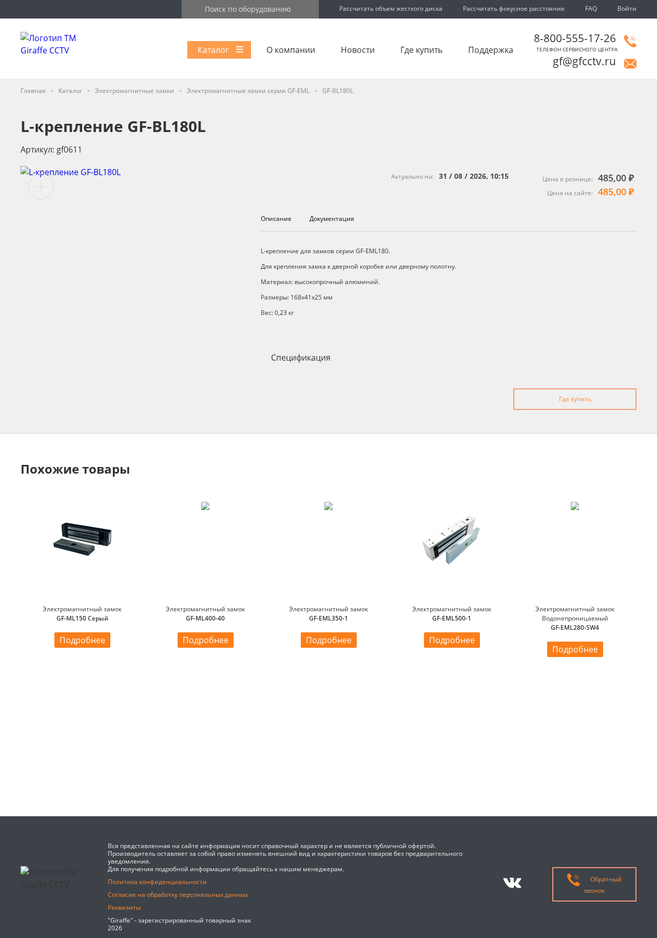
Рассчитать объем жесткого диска (390, 8)
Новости (358, 49)
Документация (332, 218)
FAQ (591, 8)
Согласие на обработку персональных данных (178, 894)
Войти (626, 8)
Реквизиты (124, 907)
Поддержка (490, 49)
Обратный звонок (603, 884)
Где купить (421, 49)
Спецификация (301, 357)
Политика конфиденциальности (157, 881)
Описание (276, 218)
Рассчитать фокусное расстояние (514, 8)
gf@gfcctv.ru (584, 61)
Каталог (213, 49)
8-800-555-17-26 (575, 38)
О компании (290, 49)
